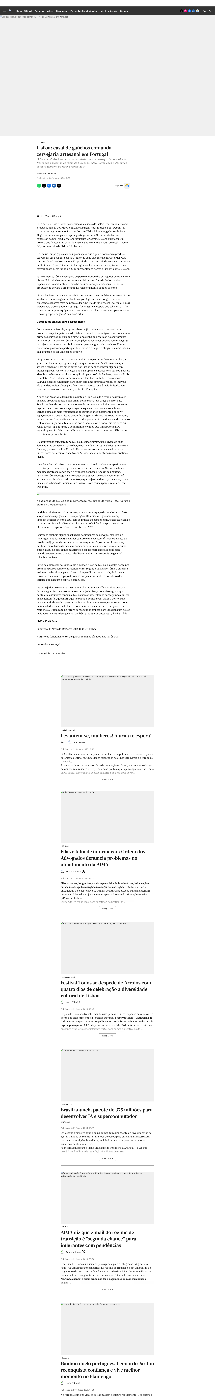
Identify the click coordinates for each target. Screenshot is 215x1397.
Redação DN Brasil (47, 173)
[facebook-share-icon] (49, 187)
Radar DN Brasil (24, 11)
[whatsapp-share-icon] (39, 187)
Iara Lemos (79, 742)
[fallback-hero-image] (107, 701)
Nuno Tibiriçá (73, 1002)
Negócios (39, 11)
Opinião (124, 11)
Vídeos (50, 11)
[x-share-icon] (44, 187)
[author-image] (70, 742)
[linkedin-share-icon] (54, 187)
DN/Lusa (65, 1122)
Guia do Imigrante (108, 11)
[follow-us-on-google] (127, 186)
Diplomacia (61, 11)
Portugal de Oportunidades (83, 11)
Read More (107, 779)
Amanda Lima (73, 871)
